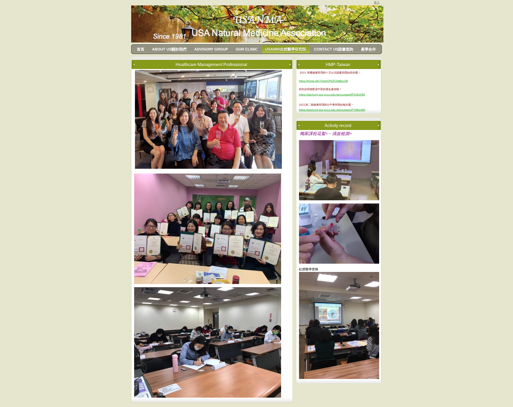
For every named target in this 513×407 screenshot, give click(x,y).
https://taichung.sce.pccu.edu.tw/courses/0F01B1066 (332, 94)
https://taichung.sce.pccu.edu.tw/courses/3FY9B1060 (332, 109)
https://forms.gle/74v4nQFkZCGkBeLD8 (323, 80)
